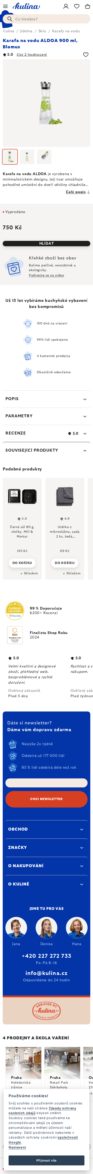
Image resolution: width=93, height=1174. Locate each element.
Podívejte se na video (46, 275)
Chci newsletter (46, 799)
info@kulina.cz (47, 973)
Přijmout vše (46, 1160)
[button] (22, 561)
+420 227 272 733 (46, 956)
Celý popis (76, 192)
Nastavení (17, 1147)
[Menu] (5, 6)
